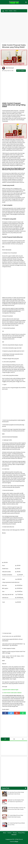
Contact (9, 832)
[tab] (5, 739)
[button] (26, 2)
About (4, 832)
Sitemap (15, 832)
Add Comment (21, 70)
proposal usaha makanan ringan (11, 689)
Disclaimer (14, 834)
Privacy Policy (21, 832)
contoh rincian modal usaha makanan (12, 692)
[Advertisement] (14, 28)
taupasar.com (9, 839)
